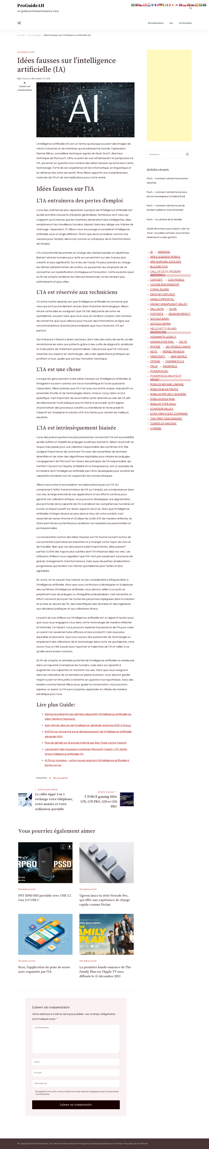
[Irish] (165, 4)
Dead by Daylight (162, 294)
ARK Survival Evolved (165, 261)
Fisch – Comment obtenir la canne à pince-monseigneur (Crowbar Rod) (167, 194)
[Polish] (185, 4)
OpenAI (155, 361)
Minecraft (157, 356)
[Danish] (145, 4)
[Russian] (193, 4)
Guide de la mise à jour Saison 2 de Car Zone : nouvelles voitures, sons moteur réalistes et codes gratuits (168, 232)
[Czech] (141, 4)
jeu (171, 23)
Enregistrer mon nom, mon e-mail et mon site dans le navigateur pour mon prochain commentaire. (77, 1093)
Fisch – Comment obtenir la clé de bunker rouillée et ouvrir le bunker (166, 207)
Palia (153, 366)
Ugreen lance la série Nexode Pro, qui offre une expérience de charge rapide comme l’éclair (104, 900)
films (173, 309)
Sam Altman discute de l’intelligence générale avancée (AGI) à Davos (88, 725)
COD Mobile (176, 279)
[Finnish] (153, 4)
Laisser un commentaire (24, 88)
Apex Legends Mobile (165, 256)
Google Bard (159, 318)
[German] (161, 4)
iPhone (155, 346)
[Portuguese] (189, 4)
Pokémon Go (159, 371)
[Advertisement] (169, 95)
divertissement (156, 23)
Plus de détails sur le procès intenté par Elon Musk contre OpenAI (86, 742)
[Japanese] (173, 4)
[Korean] (177, 4)
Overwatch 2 (174, 361)
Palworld (170, 366)
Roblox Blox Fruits (164, 389)
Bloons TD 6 (158, 266)
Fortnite (156, 314)
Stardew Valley (161, 408)
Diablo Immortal (162, 299)
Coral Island (159, 289)
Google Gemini (160, 323)
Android (164, 252)
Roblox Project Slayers (168, 394)
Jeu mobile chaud (178, 346)
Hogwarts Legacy (163, 337)
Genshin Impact (179, 314)
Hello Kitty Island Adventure (163, 330)
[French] (157, 4)
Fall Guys (157, 309)
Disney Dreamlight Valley (168, 304)
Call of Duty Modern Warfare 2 (165, 273)
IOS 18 (183, 341)
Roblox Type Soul (163, 404)
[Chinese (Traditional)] (137, 4)
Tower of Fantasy (163, 423)
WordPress (142, 1144)
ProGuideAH (30, 6)
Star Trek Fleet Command (169, 413)
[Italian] (169, 4)
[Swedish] (201, 4)
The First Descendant (166, 418)
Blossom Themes (114, 1144)
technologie (185, 23)
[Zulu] (205, 4)
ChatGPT (156, 279)
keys (153, 351)
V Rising (155, 428)
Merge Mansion (173, 351)
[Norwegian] (181, 4)
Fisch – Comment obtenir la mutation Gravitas (167, 180)
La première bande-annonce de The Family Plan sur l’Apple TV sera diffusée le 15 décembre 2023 (105, 971)
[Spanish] (197, 4)
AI (50, 778)
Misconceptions (60, 778)
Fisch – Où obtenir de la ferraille (164, 219)
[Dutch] (149, 4)
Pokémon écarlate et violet (166, 378)
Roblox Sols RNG (162, 399)
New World (179, 356)
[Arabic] (133, 4)
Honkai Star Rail (162, 341)
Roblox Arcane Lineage (167, 384)
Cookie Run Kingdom (164, 284)
